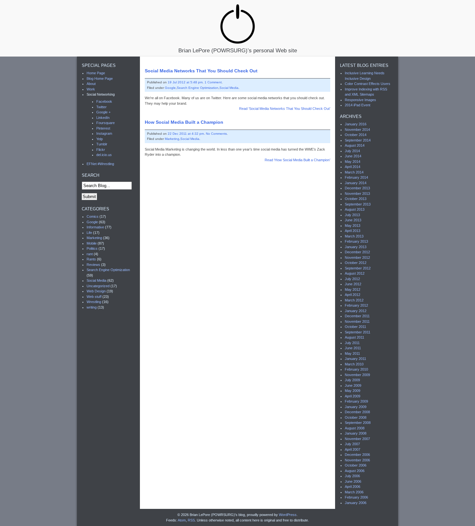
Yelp (99, 139)
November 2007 (357, 439)
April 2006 (352, 487)
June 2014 (353, 156)
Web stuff (94, 297)
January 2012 (355, 311)
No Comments (216, 133)
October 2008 (355, 417)
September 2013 (358, 204)
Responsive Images (360, 100)
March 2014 (354, 172)
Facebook (104, 101)
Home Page (96, 73)
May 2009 (352, 391)
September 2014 (358, 140)
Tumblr (101, 144)
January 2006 (355, 503)
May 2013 (352, 225)
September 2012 (358, 268)
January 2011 (355, 359)
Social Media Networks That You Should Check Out (201, 70)
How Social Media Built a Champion (184, 122)
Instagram (104, 133)
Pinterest (103, 128)
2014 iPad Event (357, 105)
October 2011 (355, 327)
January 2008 (355, 433)
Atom (182, 520)
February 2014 (356, 177)
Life (89, 233)
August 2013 (354, 209)
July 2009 (352, 380)
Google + (103, 112)
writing (92, 307)
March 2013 (354, 236)
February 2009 (356, 401)
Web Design (96, 291)
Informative (95, 227)
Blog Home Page (100, 78)
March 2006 (354, 492)
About (91, 84)
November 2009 (357, 375)
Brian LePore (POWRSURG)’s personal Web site (237, 50)
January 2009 (355, 407)
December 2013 (357, 188)
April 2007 (352, 449)
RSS (191, 520)
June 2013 (353, 220)
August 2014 (354, 145)
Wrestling (94, 302)
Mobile (92, 243)
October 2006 (355, 465)
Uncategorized (98, 286)
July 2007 (352, 444)
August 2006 (354, 471)
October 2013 (355, 199)
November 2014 (357, 130)
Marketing (172, 139)
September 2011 (357, 332)
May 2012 (352, 289)
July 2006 (352, 476)
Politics (92, 248)
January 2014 (355, 183)
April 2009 (352, 396)
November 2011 (357, 321)
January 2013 (355, 247)
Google (170, 87)
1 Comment (213, 82)
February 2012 (356, 305)
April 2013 (352, 231)
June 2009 (353, 385)
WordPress (288, 515)
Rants (91, 259)
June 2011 (353, 348)
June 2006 (353, 481)
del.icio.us (104, 155)
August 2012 (354, 273)
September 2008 (358, 423)
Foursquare (105, 123)
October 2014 (355, 135)
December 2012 (357, 252)
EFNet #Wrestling (100, 164)
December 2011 (357, 316)
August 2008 (354, 428)
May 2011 (352, 353)
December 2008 (357, 412)
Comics (93, 216)
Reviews (93, 265)
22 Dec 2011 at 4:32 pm (186, 133)
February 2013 (356, 241)
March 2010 (354, 364)
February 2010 (356, 369)
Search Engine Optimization (197, 87)
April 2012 (352, 295)
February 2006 (356, 497)
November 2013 (357, 193)
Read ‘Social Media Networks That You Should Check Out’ (284, 108)
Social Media (228, 87)
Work (91, 89)
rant (90, 254)
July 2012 (352, 279)
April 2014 (352, 167)
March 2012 (354, 300)
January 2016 (355, 124)
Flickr (100, 150)
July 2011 (352, 343)
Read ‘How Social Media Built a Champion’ (297, 160)
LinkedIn (103, 118)
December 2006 (357, 455)
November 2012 (357, 257)
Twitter (101, 107)
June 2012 (353, 284)
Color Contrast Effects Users (367, 84)
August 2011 (354, 337)
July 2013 (352, 215)
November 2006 (357, 460)
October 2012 (355, 263)
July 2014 (352, 151)
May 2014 (352, 161)
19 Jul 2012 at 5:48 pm (185, 82)
